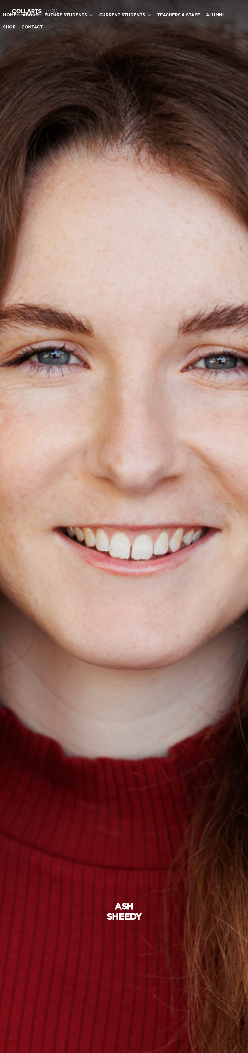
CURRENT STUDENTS (122, 15)
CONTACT (32, 27)
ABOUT (30, 15)
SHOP (9, 27)
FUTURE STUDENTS (65, 15)
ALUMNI (215, 15)
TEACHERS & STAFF (178, 15)
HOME (9, 15)
